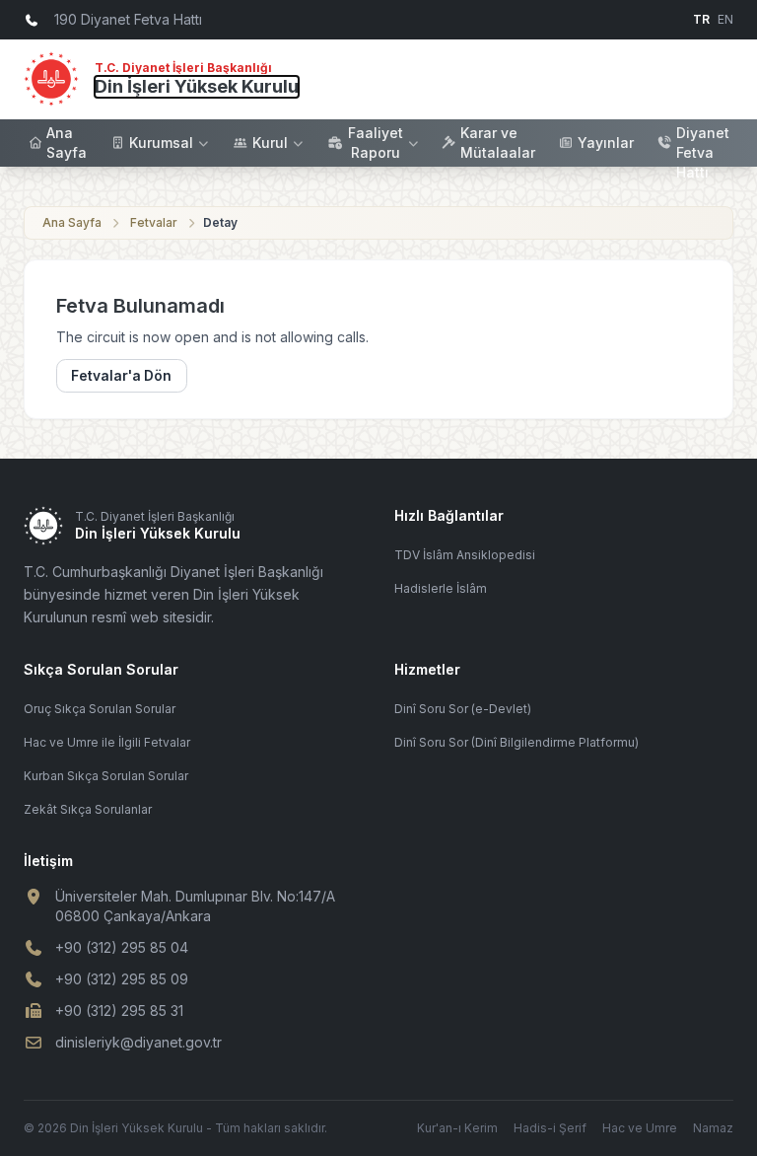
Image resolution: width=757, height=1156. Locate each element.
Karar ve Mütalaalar (497, 142)
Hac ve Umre (639, 1127)
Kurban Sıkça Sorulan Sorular (106, 775)
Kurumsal (161, 142)
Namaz (713, 1127)
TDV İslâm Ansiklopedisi (464, 554)
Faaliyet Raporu (375, 142)
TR (701, 19)
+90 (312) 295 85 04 (121, 947)
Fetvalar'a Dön (121, 376)
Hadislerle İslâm (440, 588)
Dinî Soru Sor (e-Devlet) (462, 708)
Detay (220, 222)
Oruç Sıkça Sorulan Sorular (99, 708)
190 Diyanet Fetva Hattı (702, 143)
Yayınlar (606, 142)
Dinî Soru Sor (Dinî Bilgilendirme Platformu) (516, 742)
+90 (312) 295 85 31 (119, 1010)
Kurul (270, 142)
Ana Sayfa (66, 142)
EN (725, 19)
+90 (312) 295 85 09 (121, 979)
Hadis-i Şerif (550, 1127)
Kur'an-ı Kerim (457, 1127)
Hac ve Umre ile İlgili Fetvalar (107, 742)
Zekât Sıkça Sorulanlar (88, 809)
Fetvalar (153, 222)
